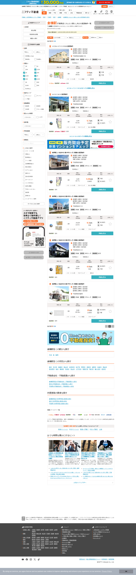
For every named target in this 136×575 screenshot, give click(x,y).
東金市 (105, 367)
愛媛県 (38, 545)
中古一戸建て (94, 429)
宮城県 (47, 530)
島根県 (47, 544)
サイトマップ (96, 538)
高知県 (42, 545)
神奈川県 (38, 533)
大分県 (51, 547)
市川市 (55, 367)
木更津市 (72, 367)
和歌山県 (56, 541)
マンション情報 (66, 542)
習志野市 (52, 369)
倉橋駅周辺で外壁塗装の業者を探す (60, 399)
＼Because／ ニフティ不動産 (101, 530)
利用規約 (104, 559)
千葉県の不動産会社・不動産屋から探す (61, 386)
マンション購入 (66, 534)
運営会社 (82, 559)
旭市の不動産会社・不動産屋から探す (61, 384)
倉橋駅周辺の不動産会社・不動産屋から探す (63, 381)
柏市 (57, 369)
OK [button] (126, 571)
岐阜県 (38, 539)
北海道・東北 (26, 530)
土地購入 (64, 538)
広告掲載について (98, 536)
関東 (24, 533)
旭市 (50, 367)
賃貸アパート (78, 530)
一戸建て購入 (65, 536)
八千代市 (78, 369)
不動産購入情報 (66, 532)
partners (40, 571)
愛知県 (34, 539)
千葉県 (48, 533)
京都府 (42, 541)
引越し (64, 553)
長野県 (42, 537)
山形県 (55, 530)
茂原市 (89, 367)
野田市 (83, 367)
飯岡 (57, 355)
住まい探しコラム (67, 546)
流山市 (72, 369)
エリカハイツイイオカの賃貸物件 (62, 46)
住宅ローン (65, 548)
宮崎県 (55, 547)
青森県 (38, 530)
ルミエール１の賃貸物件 (60, 94)
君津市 (104, 369)
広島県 (34, 544)
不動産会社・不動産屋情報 (69, 540)
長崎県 (42, 547)
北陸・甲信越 (26, 537)
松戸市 (78, 367)
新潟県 (34, 537)
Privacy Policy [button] (107, 571)
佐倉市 (99, 367)
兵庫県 (38, 541)
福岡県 (34, 547)
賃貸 (63, 530)
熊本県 (47, 547)
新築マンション (63, 429)
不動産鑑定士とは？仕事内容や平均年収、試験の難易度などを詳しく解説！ (104, 454)
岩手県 (42, 530)
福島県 (34, 531)
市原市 (67, 369)
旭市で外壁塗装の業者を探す (58, 401)
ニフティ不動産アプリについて (101, 532)
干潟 (50, 355)
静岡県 (42, 539)
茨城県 (52, 533)
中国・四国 (26, 544)
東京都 (34, 533)
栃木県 (57, 533)
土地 (100, 429)
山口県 (51, 544)
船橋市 (60, 367)
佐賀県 (38, 547)
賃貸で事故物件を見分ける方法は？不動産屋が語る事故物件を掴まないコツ (72, 454)
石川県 (51, 537)
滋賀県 (47, 541)
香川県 (34, 545)
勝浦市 (62, 369)
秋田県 (51, 530)
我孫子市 (85, 369)
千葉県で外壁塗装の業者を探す (58, 403)
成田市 (94, 367)
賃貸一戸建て (86, 530)
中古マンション (74, 429)
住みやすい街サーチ (67, 544)
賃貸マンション (69, 530)
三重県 (47, 539)
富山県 (47, 537)
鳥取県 (42, 544)
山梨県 (38, 537)
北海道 (34, 530)
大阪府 (34, 541)
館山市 (66, 367)
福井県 (55, 537)
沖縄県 (39, 549)
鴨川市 (91, 369)
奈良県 (51, 541)
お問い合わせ (96, 534)
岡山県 (38, 544)
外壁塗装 (64, 550)
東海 (24, 539)
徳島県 (55, 544)
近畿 (24, 541)
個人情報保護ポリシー (93, 559)
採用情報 (111, 559)
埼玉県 (43, 533)
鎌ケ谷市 (97, 369)
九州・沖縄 (26, 547)
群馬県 (34, 535)
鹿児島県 (34, 549)
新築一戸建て (84, 429)
